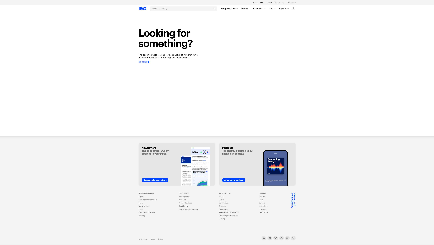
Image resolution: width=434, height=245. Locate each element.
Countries (258, 9)
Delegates (263, 209)
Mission (221, 200)
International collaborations (229, 212)
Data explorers (184, 196)
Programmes (279, 2)
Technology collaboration (228, 216)
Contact (262, 196)
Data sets (182, 200)
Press (261, 200)
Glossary (142, 216)
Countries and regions (147, 212)
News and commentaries (148, 200)
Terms (152, 239)
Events (269, 2)
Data (271, 9)
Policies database (185, 203)
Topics (244, 9)
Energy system (228, 9)
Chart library (183, 206)
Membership (223, 203)
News (262, 2)
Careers (262, 203)
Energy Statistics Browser (188, 209)
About (255, 2)
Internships (263, 206)
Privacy (161, 239)
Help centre (291, 2)
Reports (282, 9)
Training (222, 219)
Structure (222, 206)
